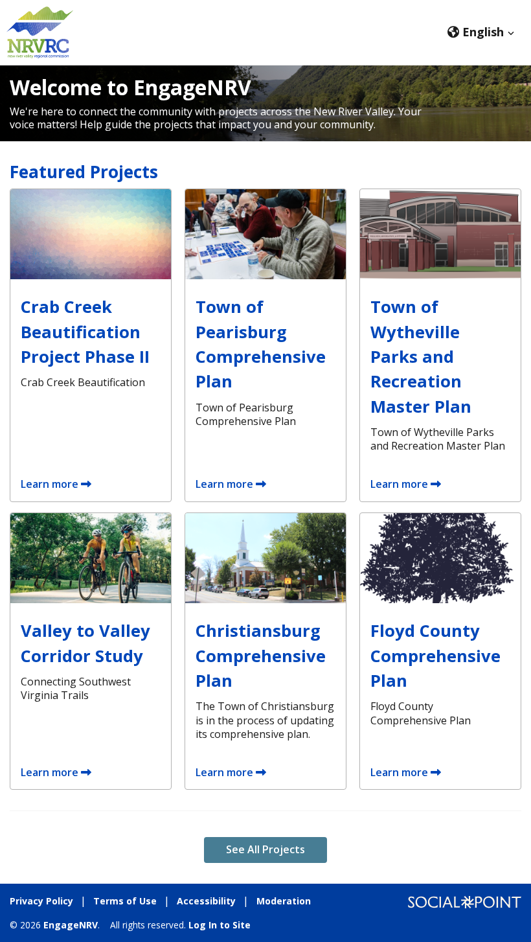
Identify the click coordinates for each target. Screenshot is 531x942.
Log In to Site (219, 925)
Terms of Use (125, 901)
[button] (481, 31)
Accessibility (206, 901)
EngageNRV (70, 925)
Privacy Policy (41, 901)
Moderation (283, 901)
